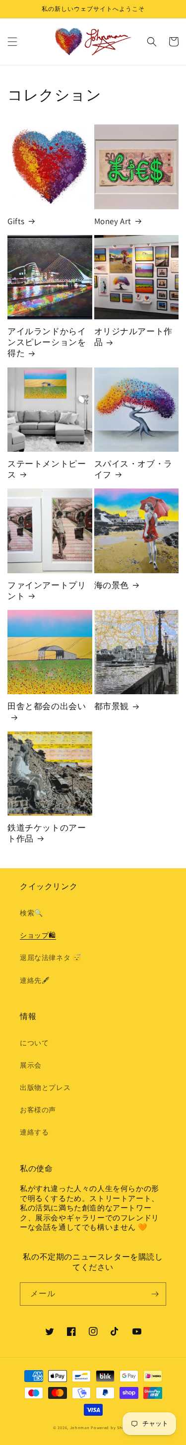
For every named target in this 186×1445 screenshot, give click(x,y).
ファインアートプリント (46, 591)
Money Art (112, 221)
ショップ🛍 (38, 935)
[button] (12, 42)
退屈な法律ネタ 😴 (50, 957)
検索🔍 (31, 912)
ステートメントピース (46, 469)
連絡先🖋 (34, 980)
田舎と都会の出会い (46, 706)
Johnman (80, 1427)
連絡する (34, 1132)
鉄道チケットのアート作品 (46, 833)
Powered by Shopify (112, 1427)
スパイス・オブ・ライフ (133, 469)
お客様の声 (38, 1109)
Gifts (16, 221)
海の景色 (111, 585)
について (34, 1042)
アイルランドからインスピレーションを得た (46, 342)
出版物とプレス (45, 1087)
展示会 (31, 1065)
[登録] (155, 1294)
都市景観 (111, 706)
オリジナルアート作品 (133, 337)
